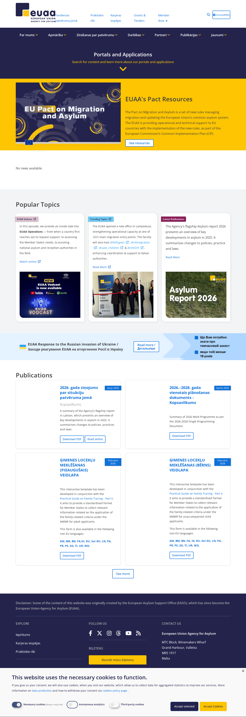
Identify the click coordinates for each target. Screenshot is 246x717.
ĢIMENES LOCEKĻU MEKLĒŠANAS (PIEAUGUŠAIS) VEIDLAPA (77, 467)
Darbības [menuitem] (135, 35)
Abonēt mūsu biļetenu (117, 660)
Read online (95, 439)
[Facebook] (90, 633)
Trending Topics (98, 219)
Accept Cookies (213, 706)
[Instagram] (109, 633)
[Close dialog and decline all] (243, 670)
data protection (42, 690)
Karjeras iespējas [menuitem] (116, 17)
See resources (139, 143)
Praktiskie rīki (25, 652)
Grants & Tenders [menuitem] (140, 17)
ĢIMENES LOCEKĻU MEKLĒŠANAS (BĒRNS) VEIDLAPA (190, 465)
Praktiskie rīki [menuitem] (97, 17)
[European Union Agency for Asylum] (34, 12)
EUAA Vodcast (24, 219)
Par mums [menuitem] (27, 35)
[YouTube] (128, 633)
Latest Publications (173, 219)
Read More (100, 267)
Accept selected (184, 706)
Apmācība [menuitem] (56, 35)
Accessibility (222, 15)
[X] (99, 633)
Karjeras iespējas (28, 643)
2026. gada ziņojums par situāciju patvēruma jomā (79, 392)
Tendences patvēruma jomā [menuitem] (66, 17)
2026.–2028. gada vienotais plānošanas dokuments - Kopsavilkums (190, 395)
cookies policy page (114, 690)
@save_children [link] (109, 248)
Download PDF (72, 439)
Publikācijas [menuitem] (189, 35)
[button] (208, 14)
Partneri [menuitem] (161, 35)
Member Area (163, 17)
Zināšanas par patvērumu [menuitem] (96, 35)
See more (123, 574)
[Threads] (118, 633)
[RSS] (138, 633)
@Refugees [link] (117, 242)
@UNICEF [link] (133, 248)
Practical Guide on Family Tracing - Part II (86, 498)
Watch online (28, 261)
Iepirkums (23, 635)
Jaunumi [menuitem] (217, 35)
